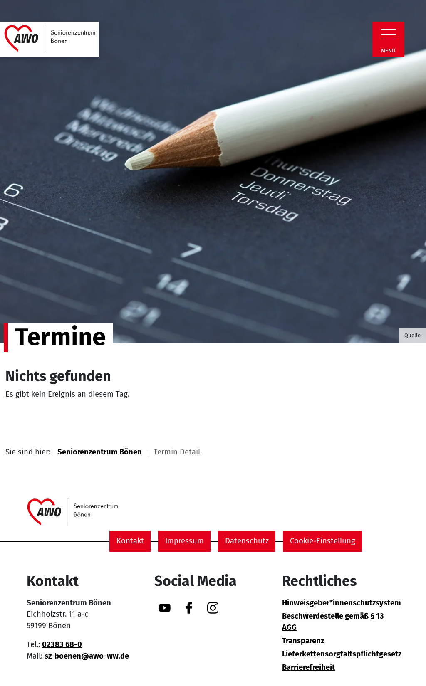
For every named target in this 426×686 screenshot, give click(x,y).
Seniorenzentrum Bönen (99, 452)
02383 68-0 (62, 644)
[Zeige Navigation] (388, 34)
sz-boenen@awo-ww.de (87, 656)
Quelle (412, 335)
